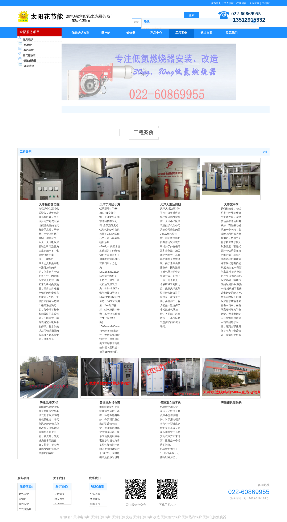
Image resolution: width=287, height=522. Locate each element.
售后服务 (95, 499)
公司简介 (59, 494)
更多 (265, 151)
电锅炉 (28, 44)
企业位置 (254, 3)
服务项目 (26, 486)
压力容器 (29, 65)
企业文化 (59, 504)
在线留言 (241, 3)
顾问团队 (59, 499)
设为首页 (216, 3)
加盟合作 (95, 504)
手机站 (266, 3)
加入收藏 (229, 3)
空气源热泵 (29, 55)
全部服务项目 (30, 32)
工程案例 (26, 151)
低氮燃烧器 (30, 60)
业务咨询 (95, 494)
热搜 (147, 21)
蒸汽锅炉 (29, 50)
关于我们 (61, 486)
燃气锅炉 (28, 39)
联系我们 (97, 486)
